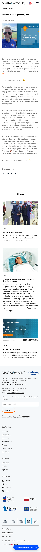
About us (5, 438)
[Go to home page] (11, 3)
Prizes (4, 445)
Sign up (5, 470)
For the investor (7, 536)
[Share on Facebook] (15, 173)
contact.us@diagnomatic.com (16, 384)
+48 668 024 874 (12, 391)
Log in (4, 466)
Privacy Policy (6, 529)
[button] (23, 3)
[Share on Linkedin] (7, 173)
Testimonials (7, 442)
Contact (5, 431)
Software (5, 463)
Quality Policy (7, 448)
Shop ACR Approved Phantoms (26, 547)
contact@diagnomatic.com (15, 393)
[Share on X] (11, 173)
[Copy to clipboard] (3, 173)
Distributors (6, 435)
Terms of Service (7, 533)
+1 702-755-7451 (12, 382)
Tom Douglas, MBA (19, 66)
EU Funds (5, 452)
